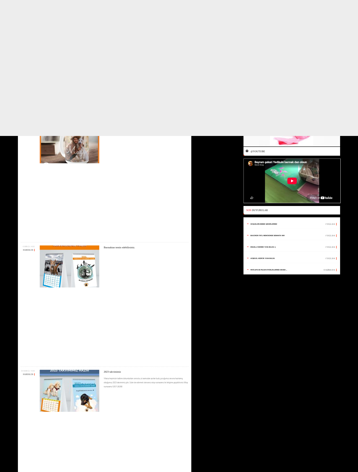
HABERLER (28, 250)
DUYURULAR (257, 210)
